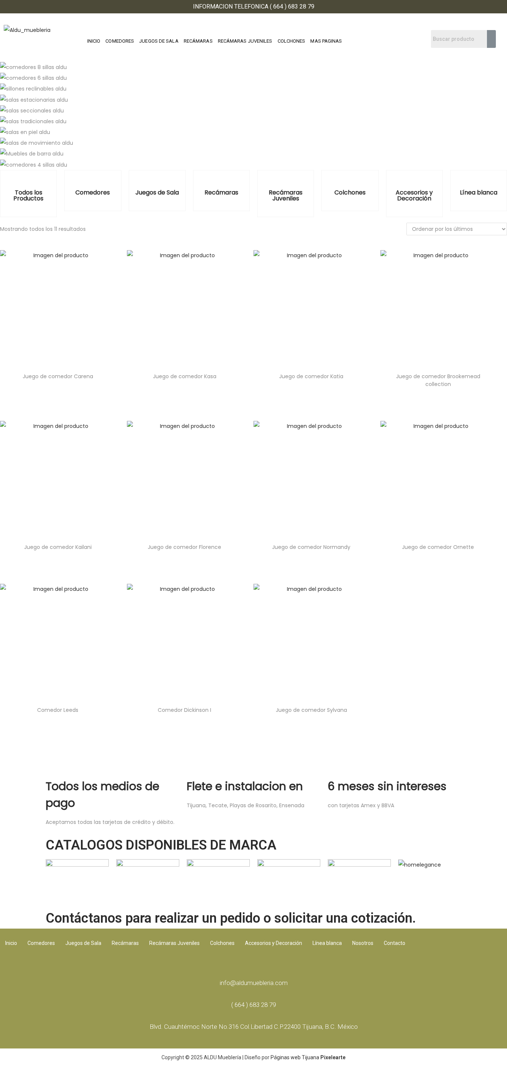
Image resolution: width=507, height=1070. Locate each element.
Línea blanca (478, 192)
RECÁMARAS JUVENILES (245, 41)
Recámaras (221, 192)
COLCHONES (291, 41)
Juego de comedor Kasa (184, 376)
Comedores (92, 192)
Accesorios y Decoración (414, 195)
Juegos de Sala (157, 192)
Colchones (350, 192)
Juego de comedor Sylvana (311, 710)
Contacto (394, 943)
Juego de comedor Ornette (438, 547)
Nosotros (362, 943)
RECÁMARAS (198, 41)
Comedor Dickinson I (184, 710)
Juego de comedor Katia (311, 376)
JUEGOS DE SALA (158, 41)
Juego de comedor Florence (184, 547)
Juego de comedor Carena (58, 376)
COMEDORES (119, 41)
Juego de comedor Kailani (58, 547)
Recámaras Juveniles (285, 195)
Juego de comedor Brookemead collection (438, 380)
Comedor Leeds (57, 710)
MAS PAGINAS (326, 41)
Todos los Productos (28, 195)
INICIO (94, 41)
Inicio (11, 943)
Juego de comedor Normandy (311, 547)
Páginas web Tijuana (295, 1057)
